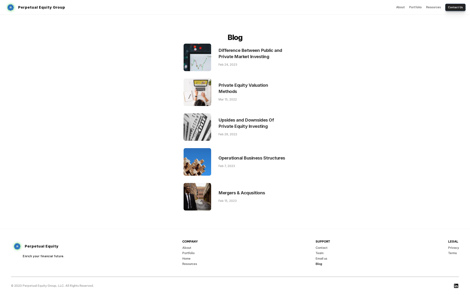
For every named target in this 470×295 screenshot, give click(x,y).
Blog (319, 264)
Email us (321, 258)
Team (319, 253)
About (400, 7)
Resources (433, 7)
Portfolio (415, 7)
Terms (452, 253)
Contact (322, 248)
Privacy (453, 248)
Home (186, 258)
